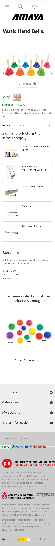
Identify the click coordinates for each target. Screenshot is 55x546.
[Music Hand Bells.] (6, 97)
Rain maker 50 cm (31, 226)
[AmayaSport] (27, 17)
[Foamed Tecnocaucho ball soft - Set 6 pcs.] (27, 331)
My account (11, 412)
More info (11, 253)
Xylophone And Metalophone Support (34, 168)
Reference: (8, 105)
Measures (7, 125)
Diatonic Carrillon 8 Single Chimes (35, 148)
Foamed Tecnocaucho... (27, 360)
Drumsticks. (28, 207)
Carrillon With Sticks (32, 187)
